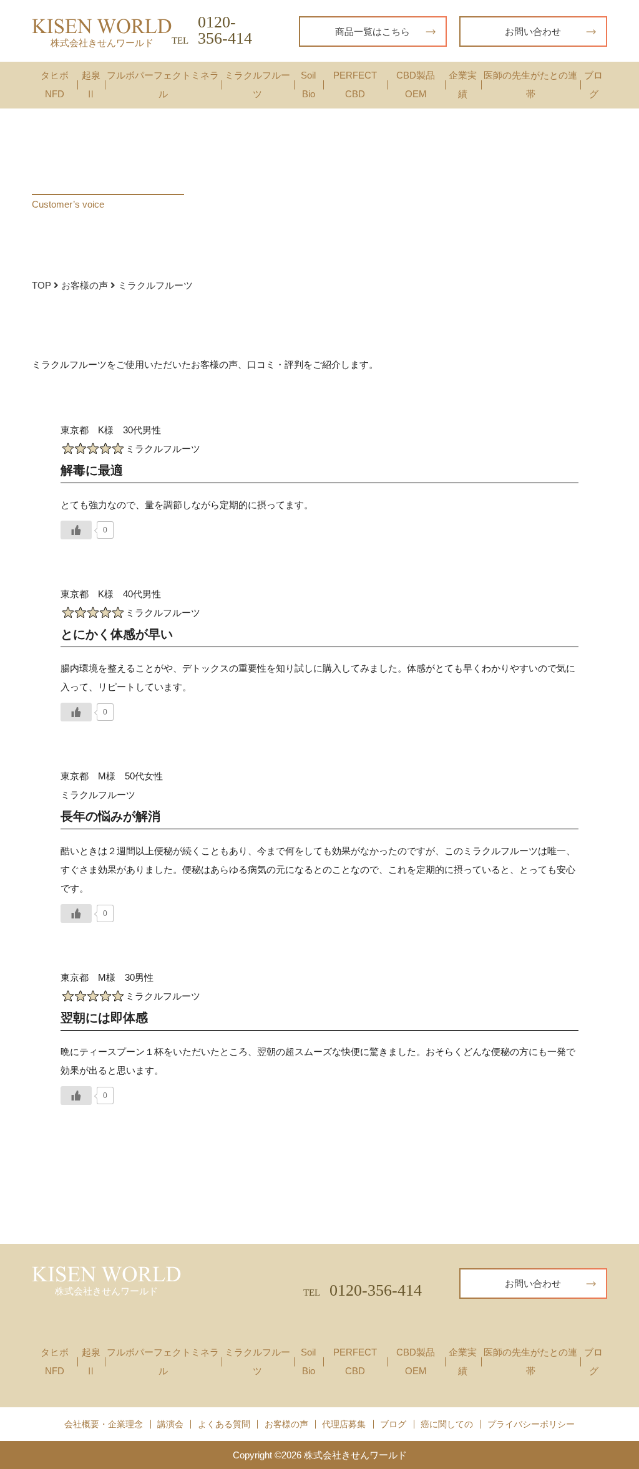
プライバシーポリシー (531, 1424)
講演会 (170, 1424)
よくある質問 (224, 1424)
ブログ (593, 84)
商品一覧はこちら (372, 31)
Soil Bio (308, 84)
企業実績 (463, 84)
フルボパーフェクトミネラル (163, 84)
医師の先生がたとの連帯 (530, 84)
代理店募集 (344, 1424)
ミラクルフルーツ (257, 84)
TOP (43, 285)
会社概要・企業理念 (103, 1424)
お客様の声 (85, 285)
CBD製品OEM (415, 84)
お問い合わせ (533, 31)
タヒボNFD (55, 84)
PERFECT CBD (355, 84)
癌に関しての (447, 1424)
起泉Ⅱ (91, 84)
